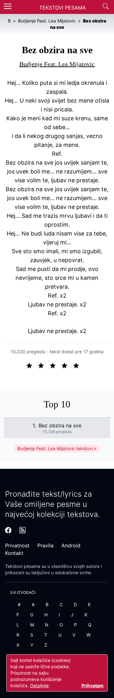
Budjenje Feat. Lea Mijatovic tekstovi (55, 448)
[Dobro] (67, 365)
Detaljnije (39, 685)
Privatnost (17, 545)
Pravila (45, 545)
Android (70, 545)
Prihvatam (92, 685)
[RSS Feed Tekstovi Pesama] (22, 530)
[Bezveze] (43, 365)
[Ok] (55, 365)
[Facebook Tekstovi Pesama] (8, 530)
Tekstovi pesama (22, 566)
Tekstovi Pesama (62, 7)
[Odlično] (78, 365)
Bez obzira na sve (60, 425)
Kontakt (14, 553)
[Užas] (32, 365)
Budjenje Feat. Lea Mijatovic (57, 63)
